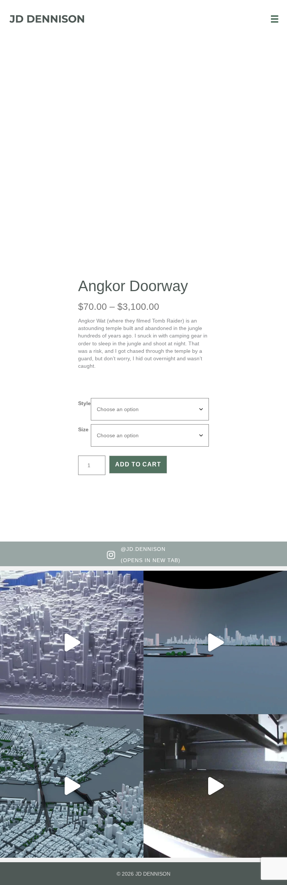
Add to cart (138, 464)
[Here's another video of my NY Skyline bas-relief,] (72, 642)
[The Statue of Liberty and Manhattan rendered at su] (215, 642)
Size (83, 429)
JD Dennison (152, 874)
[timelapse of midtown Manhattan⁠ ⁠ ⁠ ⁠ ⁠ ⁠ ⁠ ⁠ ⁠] (215, 786)
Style (84, 403)
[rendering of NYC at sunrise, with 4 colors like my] (72, 786)
